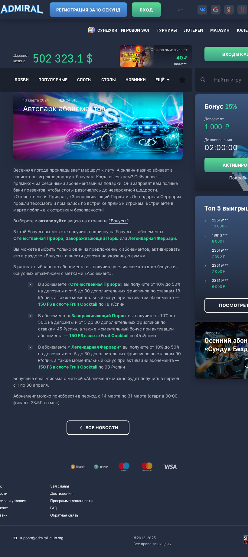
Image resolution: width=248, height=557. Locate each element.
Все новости (102, 427)
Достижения (61, 493)
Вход (146, 9)
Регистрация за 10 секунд (88, 9)
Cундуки (107, 30)
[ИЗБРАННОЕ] (182, 80)
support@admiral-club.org (41, 538)
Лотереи (193, 30)
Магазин (220, 30)
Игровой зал (135, 30)
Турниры (167, 30)
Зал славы (59, 486)
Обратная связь (64, 515)
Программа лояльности (71, 500)
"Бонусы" (118, 220)
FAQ (53, 508)
